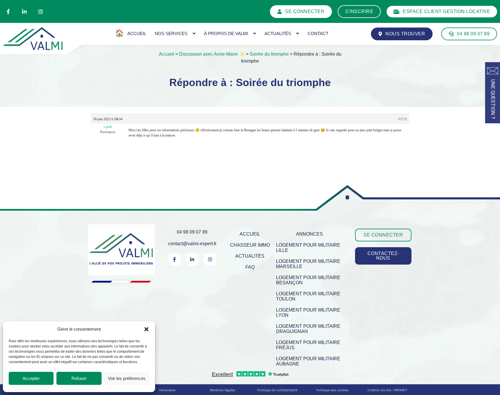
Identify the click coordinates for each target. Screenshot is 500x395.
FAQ (250, 267)
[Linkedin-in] (24, 11)
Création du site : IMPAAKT (387, 390)
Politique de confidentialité (277, 390)
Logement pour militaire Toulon (308, 296)
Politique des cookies (332, 390)
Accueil (166, 54)
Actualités (277, 33)
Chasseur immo (250, 245)
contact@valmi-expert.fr (192, 243)
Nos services (171, 33)
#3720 (402, 119)
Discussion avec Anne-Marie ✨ (212, 54)
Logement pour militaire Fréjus (308, 345)
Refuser (79, 378)
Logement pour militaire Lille (308, 248)
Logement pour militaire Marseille (308, 264)
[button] (146, 329)
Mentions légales (222, 390)
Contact (318, 33)
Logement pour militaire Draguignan (308, 329)
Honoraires (167, 390)
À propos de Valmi (226, 33)
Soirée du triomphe (269, 54)
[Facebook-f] (8, 11)
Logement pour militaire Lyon (308, 312)
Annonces (309, 234)
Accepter (31, 378)
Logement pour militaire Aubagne (308, 361)
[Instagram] (40, 11)
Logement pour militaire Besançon (308, 280)
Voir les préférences (127, 378)
